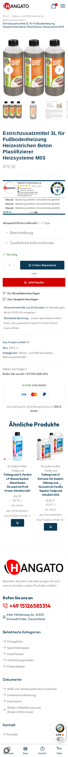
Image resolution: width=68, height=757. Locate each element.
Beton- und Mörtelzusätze (28, 16)
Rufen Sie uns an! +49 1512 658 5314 (25, 374)
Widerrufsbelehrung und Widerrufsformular (24, 710)
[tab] (34, 233)
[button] (54, 6)
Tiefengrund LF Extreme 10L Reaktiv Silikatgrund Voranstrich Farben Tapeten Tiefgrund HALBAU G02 (50, 484)
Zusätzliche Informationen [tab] (32, 242)
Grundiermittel (17, 466)
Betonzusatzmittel (13, 20)
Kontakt (12, 734)
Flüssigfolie (14, 641)
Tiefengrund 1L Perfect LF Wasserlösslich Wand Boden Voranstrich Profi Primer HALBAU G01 (17, 482)
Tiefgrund (17, 470)
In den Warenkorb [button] (17, 523)
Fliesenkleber (16, 666)
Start (6, 16)
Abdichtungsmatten (20, 660)
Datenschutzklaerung (21, 695)
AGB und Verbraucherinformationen (32, 689)
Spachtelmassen (18, 648)
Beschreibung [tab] (21, 232)
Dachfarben (15, 654)
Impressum (14, 701)
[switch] (60, 739)
